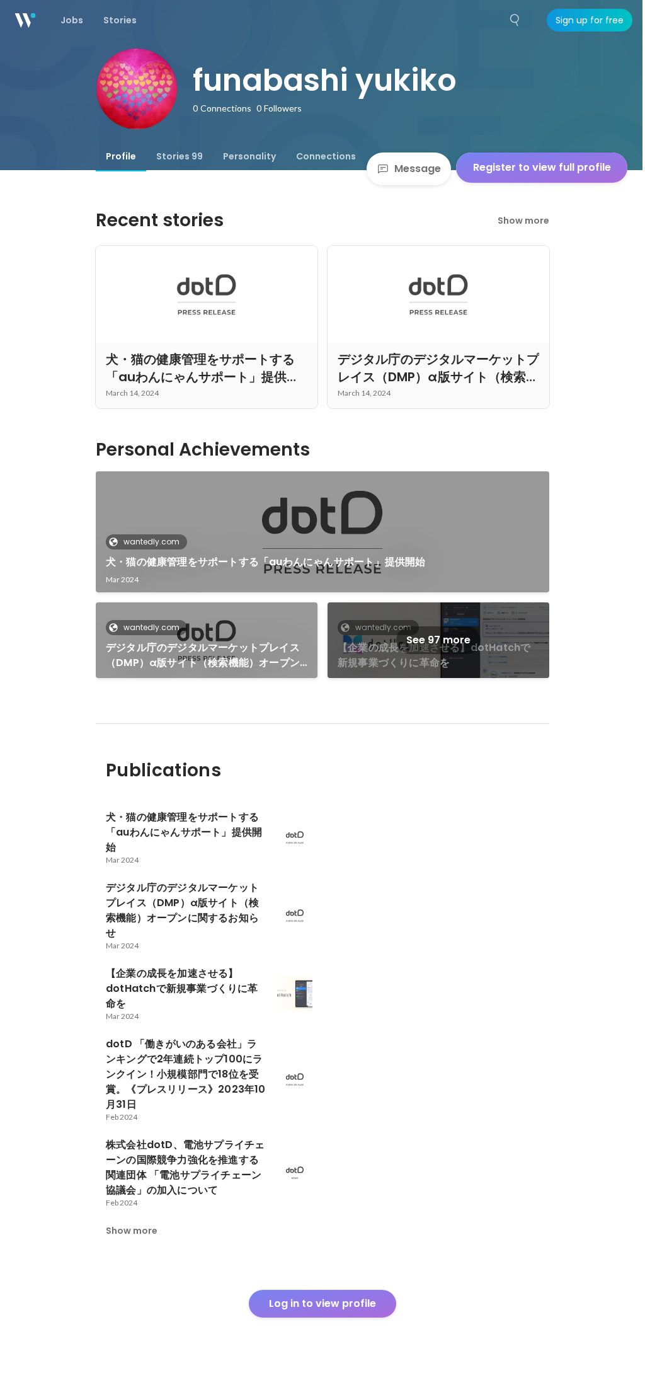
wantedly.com (151, 541)
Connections (326, 156)
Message (417, 168)
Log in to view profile (322, 1303)
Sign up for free (590, 20)
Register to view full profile (542, 167)
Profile (121, 156)
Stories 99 (179, 156)
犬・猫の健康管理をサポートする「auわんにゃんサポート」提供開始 (265, 562)
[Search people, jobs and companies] (515, 20)
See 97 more (438, 640)
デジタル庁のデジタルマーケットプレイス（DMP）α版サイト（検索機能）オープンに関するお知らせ (203, 655)
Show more (523, 220)
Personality (249, 156)
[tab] (121, 156)
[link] (322, 531)
